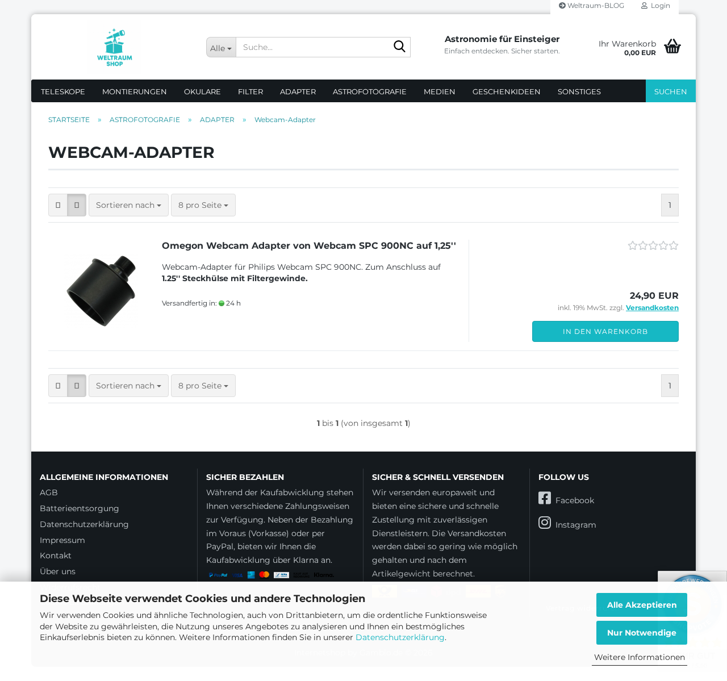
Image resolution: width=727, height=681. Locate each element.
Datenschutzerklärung (400, 637)
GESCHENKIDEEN (507, 91)
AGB (49, 492)
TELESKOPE (63, 91)
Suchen (670, 91)
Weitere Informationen (639, 657)
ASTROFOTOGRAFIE (370, 91)
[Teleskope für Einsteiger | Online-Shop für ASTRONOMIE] (114, 47)
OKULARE (202, 91)
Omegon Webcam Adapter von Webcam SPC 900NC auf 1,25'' (309, 245)
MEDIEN (440, 91)
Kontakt (56, 555)
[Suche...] (400, 47)
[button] (58, 205)
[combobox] (129, 205)
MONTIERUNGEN (134, 91)
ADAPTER (298, 91)
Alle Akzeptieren (642, 605)
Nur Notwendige (641, 633)
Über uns (58, 571)
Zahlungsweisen (317, 506)
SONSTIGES (579, 91)
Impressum (62, 540)
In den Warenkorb (605, 331)
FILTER (250, 91)
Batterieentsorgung (79, 508)
